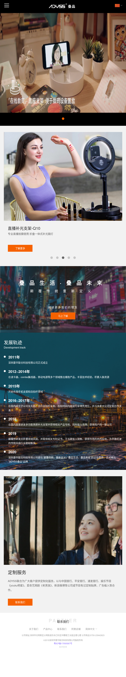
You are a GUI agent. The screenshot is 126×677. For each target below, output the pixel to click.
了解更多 (78, 248)
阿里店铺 (76, 628)
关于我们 (33, 628)
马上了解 (63, 316)
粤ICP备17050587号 (63, 643)
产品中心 (47, 628)
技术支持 (63, 646)
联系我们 (20, 602)
